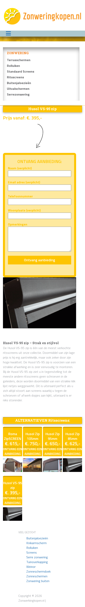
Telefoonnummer (20, 196)
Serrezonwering (18, 94)
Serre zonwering (37, 557)
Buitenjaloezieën (19, 82)
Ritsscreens (15, 77)
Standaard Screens (20, 71)
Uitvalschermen (18, 88)
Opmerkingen (17, 224)
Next (73, 302)
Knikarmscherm (36, 543)
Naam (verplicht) (20, 168)
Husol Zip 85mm (72, 436)
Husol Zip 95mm (52, 436)
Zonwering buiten (37, 581)
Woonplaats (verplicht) (24, 210)
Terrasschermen (18, 60)
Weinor (31, 566)
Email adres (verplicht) (24, 182)
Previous (6, 302)
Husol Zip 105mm (33, 436)
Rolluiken (13, 65)
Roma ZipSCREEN (12, 436)
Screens (31, 552)
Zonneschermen (36, 576)
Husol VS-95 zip (12, 485)
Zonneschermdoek (38, 571)
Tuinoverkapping (37, 562)
